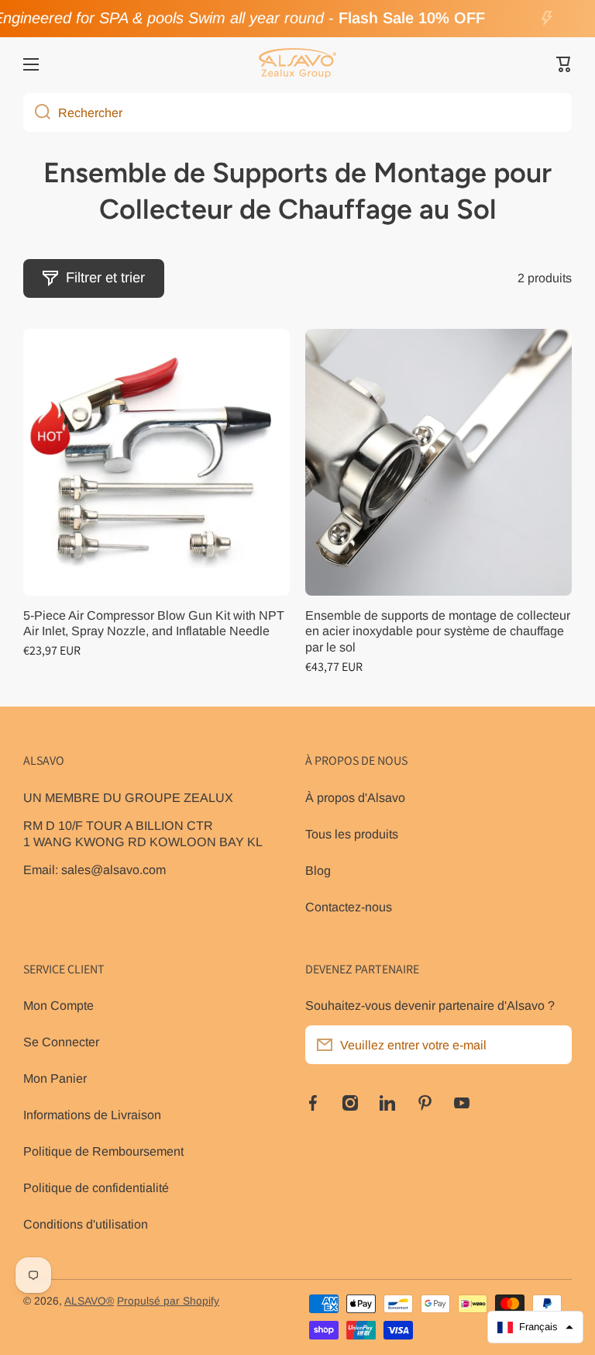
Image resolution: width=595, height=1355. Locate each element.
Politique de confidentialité (96, 1187)
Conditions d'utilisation (85, 1224)
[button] (564, 64)
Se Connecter (61, 1042)
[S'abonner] (552, 1044)
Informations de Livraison (92, 1115)
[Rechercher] (36, 112)
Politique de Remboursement (103, 1151)
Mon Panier (55, 1078)
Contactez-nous (348, 907)
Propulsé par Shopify (168, 1301)
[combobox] (297, 112)
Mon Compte (58, 1005)
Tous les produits (351, 834)
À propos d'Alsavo (355, 797)
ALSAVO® (89, 1301)
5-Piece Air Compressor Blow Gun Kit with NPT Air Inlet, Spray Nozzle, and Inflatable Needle (153, 623)
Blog (318, 870)
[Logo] (297, 64)
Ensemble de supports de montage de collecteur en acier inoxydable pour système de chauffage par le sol (437, 631)
